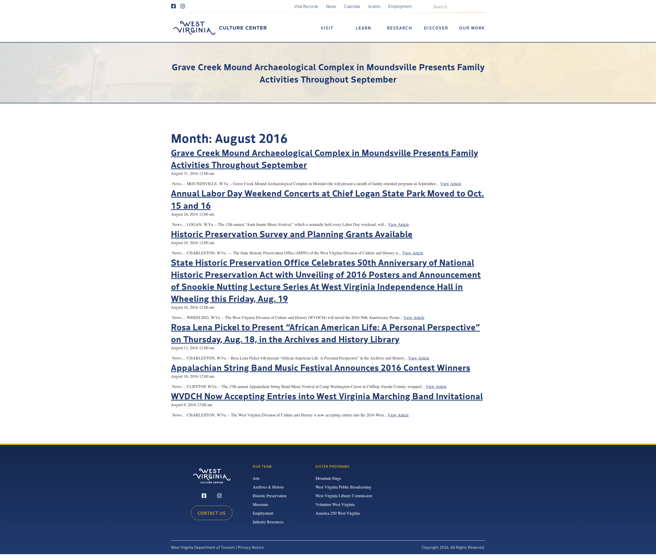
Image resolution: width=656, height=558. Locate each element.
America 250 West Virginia (337, 513)
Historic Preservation (269, 495)
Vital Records (306, 6)
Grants (374, 6)
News (331, 6)
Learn (363, 28)
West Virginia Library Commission (343, 495)
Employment (400, 6)
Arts (256, 478)
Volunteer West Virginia (335, 504)
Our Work (472, 28)
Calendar (352, 6)
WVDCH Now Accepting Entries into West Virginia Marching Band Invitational (327, 395)
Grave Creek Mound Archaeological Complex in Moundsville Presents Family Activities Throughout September (324, 158)
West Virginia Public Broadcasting (343, 487)
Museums (260, 504)
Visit (327, 28)
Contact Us (212, 513)
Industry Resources (268, 521)
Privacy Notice (251, 547)
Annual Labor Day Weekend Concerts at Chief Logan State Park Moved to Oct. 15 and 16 (327, 198)
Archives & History (268, 487)
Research (399, 28)
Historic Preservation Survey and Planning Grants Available (292, 233)
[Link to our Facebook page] (173, 6)
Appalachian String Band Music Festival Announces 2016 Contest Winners (320, 367)
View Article (450, 183)
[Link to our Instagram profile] (182, 6)
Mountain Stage (328, 478)
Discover (436, 28)
